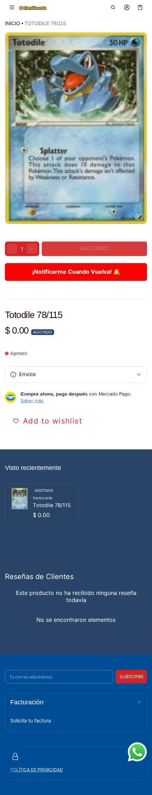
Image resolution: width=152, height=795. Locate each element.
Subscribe (131, 676)
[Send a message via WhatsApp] (137, 752)
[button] (113, 7)
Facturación (26, 702)
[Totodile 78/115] (41, 505)
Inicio (12, 23)
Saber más (32, 400)
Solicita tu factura (30, 720)
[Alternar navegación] (12, 7)
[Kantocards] (33, 7)
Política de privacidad (36, 769)
